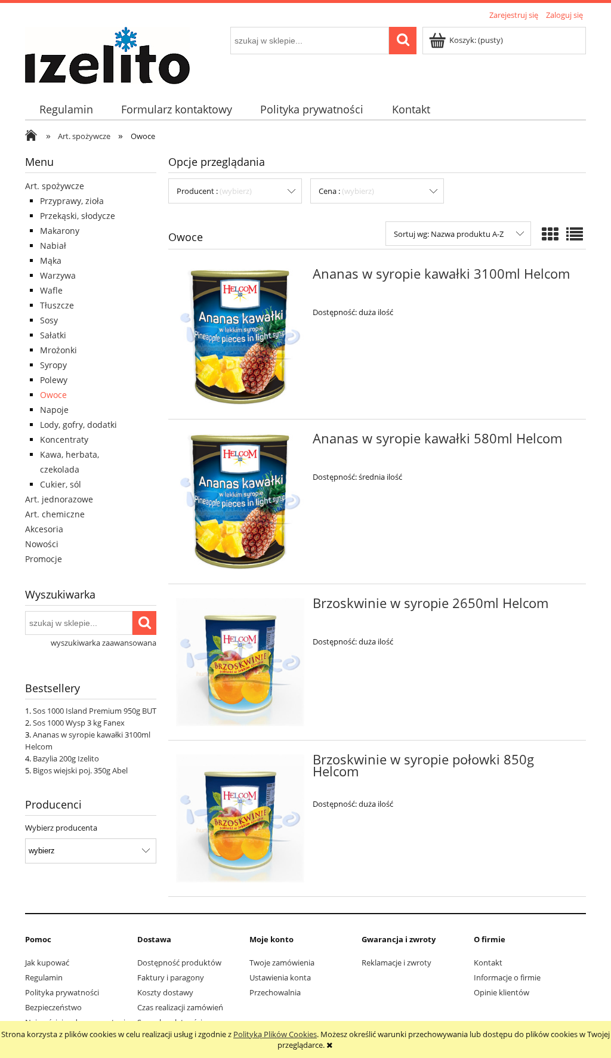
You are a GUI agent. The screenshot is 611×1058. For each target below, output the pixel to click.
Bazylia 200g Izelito (66, 758)
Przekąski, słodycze (77, 215)
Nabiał (53, 245)
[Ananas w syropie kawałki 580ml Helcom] (240, 501)
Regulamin (44, 977)
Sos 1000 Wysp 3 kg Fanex (79, 722)
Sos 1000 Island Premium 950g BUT (94, 710)
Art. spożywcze (54, 186)
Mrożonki (58, 350)
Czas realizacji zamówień (180, 1007)
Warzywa (58, 275)
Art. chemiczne (55, 514)
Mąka (50, 260)
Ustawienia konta (280, 977)
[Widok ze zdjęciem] (550, 234)
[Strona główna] (107, 53)
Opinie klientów (501, 992)
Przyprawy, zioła (72, 200)
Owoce (53, 394)
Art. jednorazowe (59, 499)
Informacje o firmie (507, 977)
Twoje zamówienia (281, 962)
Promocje (43, 559)
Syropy (53, 365)
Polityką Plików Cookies (275, 1034)
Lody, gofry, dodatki (78, 424)
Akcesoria (44, 529)
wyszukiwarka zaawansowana (103, 642)
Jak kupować (47, 962)
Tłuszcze (57, 305)
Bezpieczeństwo (53, 1007)
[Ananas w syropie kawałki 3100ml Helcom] (240, 337)
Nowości (41, 544)
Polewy (53, 379)
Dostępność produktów (179, 962)
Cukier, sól (60, 484)
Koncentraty (64, 439)
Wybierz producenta (61, 827)
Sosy (49, 320)
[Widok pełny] (574, 234)
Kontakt (488, 962)
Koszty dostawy (165, 992)
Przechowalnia (275, 992)
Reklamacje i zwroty (396, 962)
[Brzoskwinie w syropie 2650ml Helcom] (240, 662)
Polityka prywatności (62, 992)
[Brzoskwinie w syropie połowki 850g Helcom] (240, 818)
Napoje (54, 409)
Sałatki (53, 335)
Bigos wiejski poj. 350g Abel (80, 770)
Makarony (59, 230)
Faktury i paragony (170, 977)
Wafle (51, 290)
